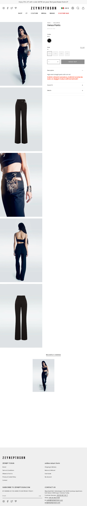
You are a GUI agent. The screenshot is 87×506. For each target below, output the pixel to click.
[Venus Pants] (43, 375)
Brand (4, 467)
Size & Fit (50, 85)
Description (50, 70)
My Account (48, 477)
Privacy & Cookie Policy (9, 477)
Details (49, 90)
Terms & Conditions (8, 470)
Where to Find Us (7, 474)
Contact (4, 480)
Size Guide (48, 474)
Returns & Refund (50, 470)
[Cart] (83, 8)
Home (49, 22)
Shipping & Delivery (50, 467)
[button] (78, 8)
